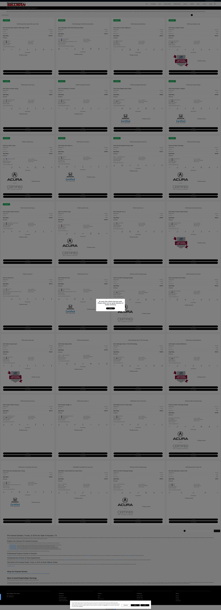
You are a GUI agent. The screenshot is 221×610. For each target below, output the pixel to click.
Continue (110, 308)
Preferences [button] (81, 606)
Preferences (126, 605)
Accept (145, 605)
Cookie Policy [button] (105, 605)
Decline (135, 605)
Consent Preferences (0, 597)
